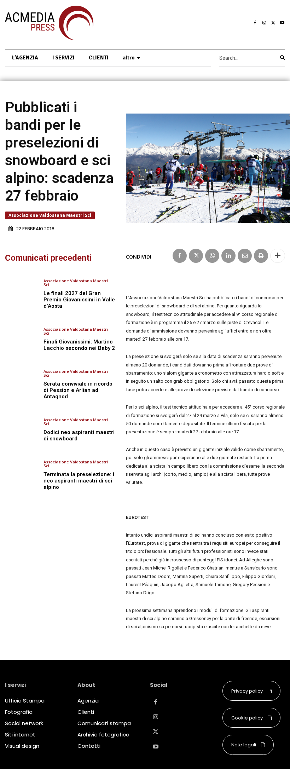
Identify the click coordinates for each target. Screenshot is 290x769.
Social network (24, 723)
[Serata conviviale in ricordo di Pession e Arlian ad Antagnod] (21, 384)
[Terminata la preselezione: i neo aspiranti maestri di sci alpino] (21, 475)
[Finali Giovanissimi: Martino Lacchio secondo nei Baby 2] (21, 339)
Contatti (88, 746)
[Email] (245, 256)
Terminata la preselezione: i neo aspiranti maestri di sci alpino (79, 480)
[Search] (282, 58)
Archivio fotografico (103, 734)
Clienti (85, 712)
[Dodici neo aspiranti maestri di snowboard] (21, 430)
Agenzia (88, 700)
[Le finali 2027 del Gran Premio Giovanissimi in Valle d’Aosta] (21, 294)
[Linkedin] (228, 256)
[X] (273, 23)
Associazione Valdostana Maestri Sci (49, 215)
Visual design (22, 746)
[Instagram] (264, 23)
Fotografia (19, 712)
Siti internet (20, 734)
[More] (277, 256)
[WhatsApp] (212, 256)
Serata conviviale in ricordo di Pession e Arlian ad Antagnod (78, 390)
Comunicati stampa (104, 723)
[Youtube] (282, 23)
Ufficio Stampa (25, 700)
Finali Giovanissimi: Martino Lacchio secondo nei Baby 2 (79, 345)
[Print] (261, 256)
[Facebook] (255, 23)
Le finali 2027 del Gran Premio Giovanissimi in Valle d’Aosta (79, 299)
